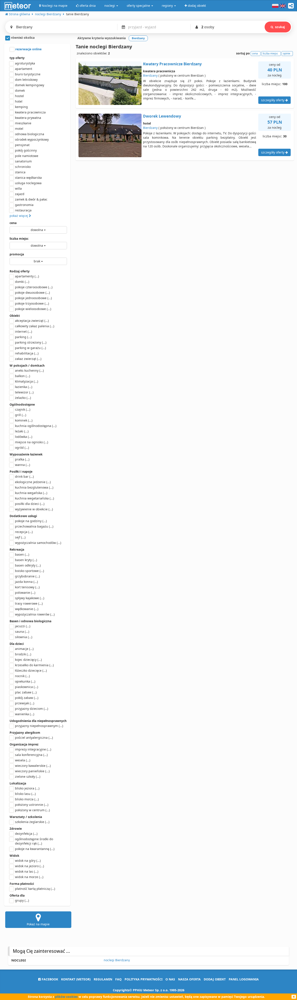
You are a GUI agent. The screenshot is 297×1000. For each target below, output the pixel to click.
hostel (19, 96)
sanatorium (23, 161)
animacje (24, 649)
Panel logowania (244, 979)
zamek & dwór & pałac (31, 199)
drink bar (24, 476)
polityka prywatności (143, 979)
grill (20, 415)
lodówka (23, 437)
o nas (170, 979)
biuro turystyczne (27, 74)
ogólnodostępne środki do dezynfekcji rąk (34, 841)
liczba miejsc (19, 238)
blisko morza (27, 799)
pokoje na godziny (31, 521)
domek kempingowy (29, 85)
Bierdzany (150, 75)
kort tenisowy (27, 587)
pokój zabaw (26, 698)
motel (19, 128)
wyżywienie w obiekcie (34, 509)
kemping (21, 107)
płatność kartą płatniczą (35, 889)
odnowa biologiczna (29, 134)
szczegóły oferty (273, 100)
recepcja (24, 532)
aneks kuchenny (29, 370)
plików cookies (66, 997)
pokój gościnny (26, 150)
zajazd (19, 194)
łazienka (23, 387)
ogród (22, 447)
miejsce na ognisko (31, 442)
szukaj (280, 27)
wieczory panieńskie (32, 771)
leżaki (21, 431)
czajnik (22, 409)
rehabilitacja (26, 353)
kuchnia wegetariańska (34, 498)
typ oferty (17, 58)
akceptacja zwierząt (32, 321)
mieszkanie (23, 123)
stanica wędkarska (28, 177)
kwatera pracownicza (30, 112)
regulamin (103, 979)
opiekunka (25, 681)
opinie (286, 53)
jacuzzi (22, 626)
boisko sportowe (29, 571)
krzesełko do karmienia (34, 665)
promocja (17, 254)
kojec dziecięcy (28, 660)
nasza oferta (189, 979)
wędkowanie (26, 609)
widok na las (26, 871)
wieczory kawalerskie (33, 766)
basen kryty (26, 560)
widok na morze (29, 877)
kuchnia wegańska (31, 493)
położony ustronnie (31, 805)
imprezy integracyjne (33, 749)
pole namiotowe (26, 156)
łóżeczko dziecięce (31, 670)
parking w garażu (30, 348)
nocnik (22, 676)
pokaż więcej (19, 216)
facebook (49, 979)
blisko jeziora (27, 788)
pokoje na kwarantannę (34, 849)
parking (23, 337)
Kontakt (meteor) (76, 979)
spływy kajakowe (29, 598)
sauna (22, 631)
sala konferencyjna (31, 755)
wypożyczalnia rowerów (35, 614)
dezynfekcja (26, 833)
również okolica (22, 37)
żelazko (23, 398)
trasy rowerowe (29, 603)
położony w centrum (32, 810)
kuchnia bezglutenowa (34, 487)
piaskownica (26, 687)
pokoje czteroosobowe (33, 287)
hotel (18, 101)
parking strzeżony (30, 342)
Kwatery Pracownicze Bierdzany (172, 63)
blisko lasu (25, 794)
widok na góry (28, 860)
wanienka (24, 714)
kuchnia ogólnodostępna (35, 426)
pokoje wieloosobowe (33, 309)
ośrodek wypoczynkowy (32, 139)
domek (20, 90)
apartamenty (27, 276)
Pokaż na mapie (38, 924)
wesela (22, 760)
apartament (23, 69)
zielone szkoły (27, 776)
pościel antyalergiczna (34, 737)
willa (18, 188)
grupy (22, 900)
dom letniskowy (26, 80)
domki (22, 282)
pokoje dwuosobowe (32, 292)
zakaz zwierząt (28, 359)
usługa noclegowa (28, 183)
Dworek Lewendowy (162, 116)
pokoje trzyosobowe (32, 303)
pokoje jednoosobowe (33, 298)
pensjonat (22, 145)
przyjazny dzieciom (31, 709)
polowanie (25, 592)
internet (23, 331)
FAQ (118, 979)
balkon (22, 376)
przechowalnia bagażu (34, 526)
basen (22, 554)
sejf (20, 537)
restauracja (23, 210)
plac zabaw (26, 692)
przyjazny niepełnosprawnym (39, 726)
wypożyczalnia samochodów (38, 543)
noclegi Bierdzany (117, 960)
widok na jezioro (29, 866)
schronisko (23, 167)
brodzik (23, 654)
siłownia (23, 637)
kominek (23, 420)
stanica (20, 172)
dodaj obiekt (215, 979)
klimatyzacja (26, 381)
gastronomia (24, 205)
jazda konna (26, 582)
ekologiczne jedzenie (33, 482)
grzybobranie (27, 576)
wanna (22, 465)
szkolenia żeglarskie (32, 822)
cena (13, 223)
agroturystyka (25, 63)
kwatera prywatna (28, 118)
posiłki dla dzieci (29, 504)
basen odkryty (28, 565)
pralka (22, 459)
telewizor (24, 392)
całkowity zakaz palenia (34, 326)
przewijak (24, 703)
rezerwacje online (28, 49)
